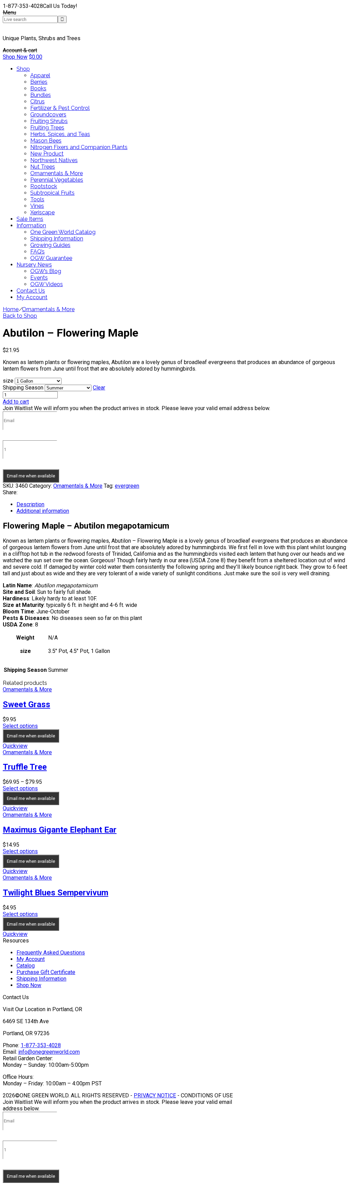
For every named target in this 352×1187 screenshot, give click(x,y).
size (8, 380)
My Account (30, 959)
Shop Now (15, 57)
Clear (99, 387)
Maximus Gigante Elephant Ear (60, 830)
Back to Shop (20, 316)
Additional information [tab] (42, 511)
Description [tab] (30, 504)
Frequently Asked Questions (50, 952)
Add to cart (16, 401)
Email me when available (31, 475)
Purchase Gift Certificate (45, 972)
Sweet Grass (26, 704)
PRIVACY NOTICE (155, 1095)
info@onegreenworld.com (49, 1052)
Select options (20, 726)
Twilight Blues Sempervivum (55, 892)
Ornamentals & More (48, 309)
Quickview (15, 746)
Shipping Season (23, 387)
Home (11, 309)
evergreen (127, 486)
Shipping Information (41, 978)
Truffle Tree (25, 767)
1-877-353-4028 (41, 1045)
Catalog (25, 965)
